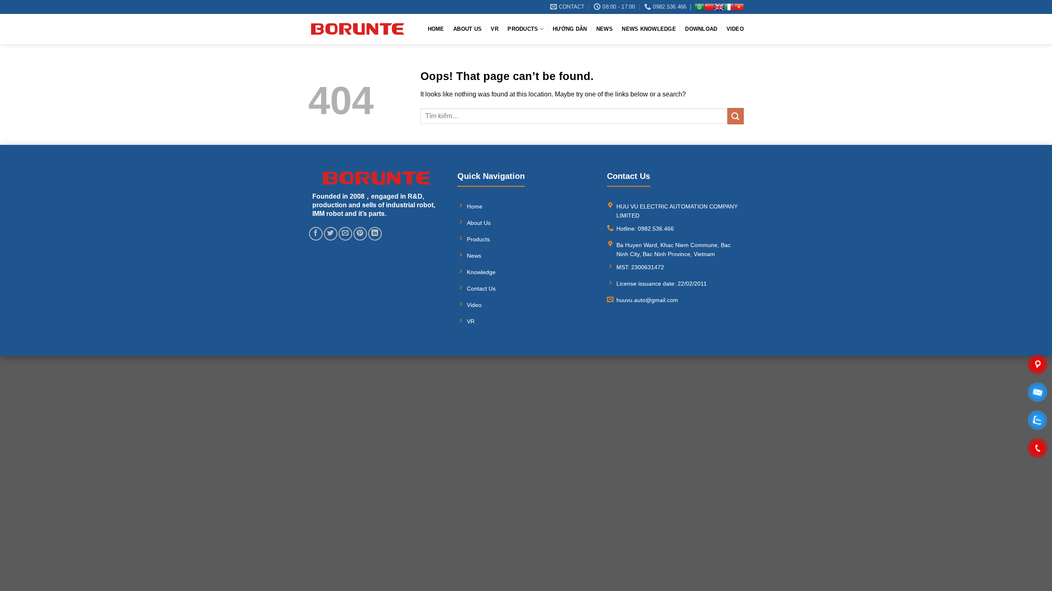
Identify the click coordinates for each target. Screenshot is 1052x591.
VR (494, 29)
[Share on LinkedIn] (375, 234)
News (604, 29)
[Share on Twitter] (330, 234)
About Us (467, 29)
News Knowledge (649, 29)
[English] (719, 7)
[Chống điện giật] (357, 29)
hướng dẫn (570, 29)
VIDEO (735, 29)
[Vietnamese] (739, 7)
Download (701, 29)
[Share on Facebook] (316, 234)
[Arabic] (699, 7)
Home (436, 29)
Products (523, 29)
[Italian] (729, 7)
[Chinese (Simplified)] (709, 7)
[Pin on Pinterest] (360, 234)
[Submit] (735, 116)
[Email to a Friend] (345, 234)
